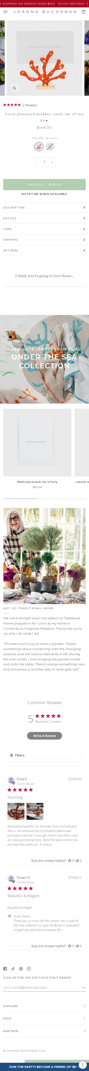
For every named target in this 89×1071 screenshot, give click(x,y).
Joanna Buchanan (22, 1050)
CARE (7, 229)
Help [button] (7, 1018)
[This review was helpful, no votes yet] (69, 860)
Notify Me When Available (44, 194)
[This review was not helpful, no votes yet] (77, 860)
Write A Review (44, 736)
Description (14, 207)
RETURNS (10, 250)
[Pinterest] (21, 969)
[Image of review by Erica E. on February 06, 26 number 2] (34, 811)
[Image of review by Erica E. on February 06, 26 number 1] (15, 811)
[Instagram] (29, 969)
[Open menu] (9, 11)
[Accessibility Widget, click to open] (83, 1065)
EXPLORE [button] (10, 1006)
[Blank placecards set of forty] (37, 442)
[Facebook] (5, 969)
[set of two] (40, 147)
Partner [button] (10, 1031)
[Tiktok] (13, 969)
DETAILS (10, 218)
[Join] (80, 987)
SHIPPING (10, 239)
